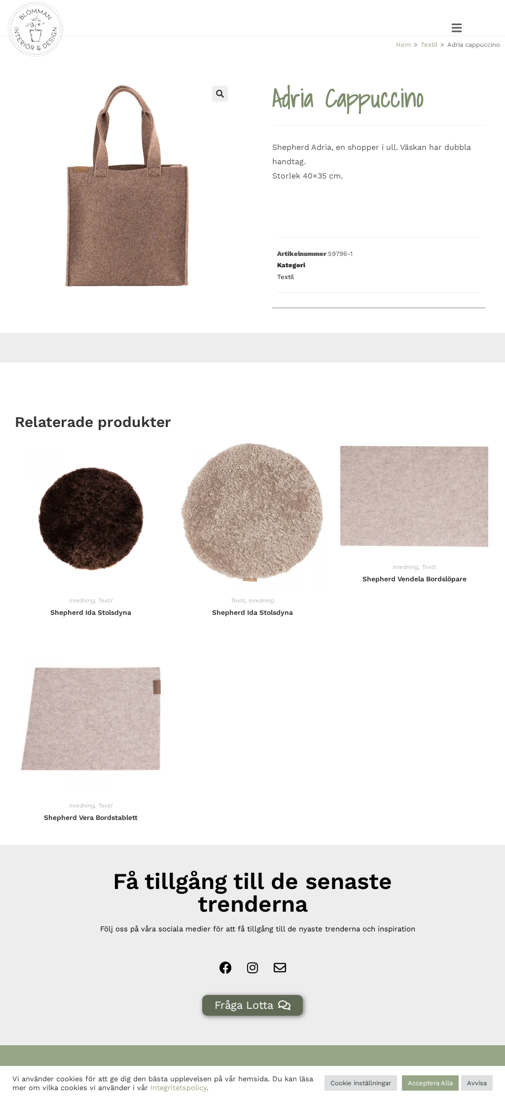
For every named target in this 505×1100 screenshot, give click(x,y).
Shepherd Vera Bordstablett (91, 817)
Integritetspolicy (178, 1087)
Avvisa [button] (477, 1083)
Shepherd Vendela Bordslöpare (414, 579)
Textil (429, 44)
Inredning (82, 600)
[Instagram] (252, 968)
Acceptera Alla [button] (430, 1083)
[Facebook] (225, 968)
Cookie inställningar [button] (360, 1083)
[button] (457, 27)
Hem (403, 44)
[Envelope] (279, 968)
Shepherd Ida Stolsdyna (90, 612)
